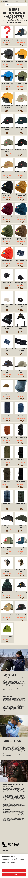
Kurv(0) (23, 1)
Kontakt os (3, 852)
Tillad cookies (14, 874)
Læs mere (13, 862)
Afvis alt (14, 870)
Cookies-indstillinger (14, 867)
